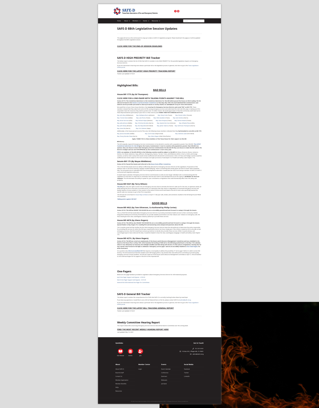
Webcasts (164, 380)
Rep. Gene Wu (121, 128)
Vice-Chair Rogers (192, 246)
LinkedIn (187, 376)
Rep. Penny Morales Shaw (124, 136)
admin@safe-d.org (185, 300)
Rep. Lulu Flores (140, 118)
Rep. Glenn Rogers (153, 136)
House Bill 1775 (124, 94)
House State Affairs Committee (161, 164)
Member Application (121, 380)
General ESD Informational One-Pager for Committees (133, 282)
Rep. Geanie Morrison (163, 123)
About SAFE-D (119, 369)
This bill (119, 186)
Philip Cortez (170, 207)
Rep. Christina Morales (141, 123)
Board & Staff (119, 373)
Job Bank (164, 384)
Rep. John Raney (122, 125)
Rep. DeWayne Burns (142, 115)
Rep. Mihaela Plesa (184, 123)
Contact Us (118, 376)
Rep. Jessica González (123, 133)
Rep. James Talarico (162, 125)
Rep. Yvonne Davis (122, 118)
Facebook (187, 369)
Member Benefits (120, 384)
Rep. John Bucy (121, 115)
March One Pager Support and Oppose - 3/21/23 (131, 280)
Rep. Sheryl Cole (162, 115)
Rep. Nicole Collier (180, 115)
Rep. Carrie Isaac (150, 133)
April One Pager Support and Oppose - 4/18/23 (131, 277)
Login (140, 369)
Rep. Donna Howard (180, 120)
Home (119, 21)
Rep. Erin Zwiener (141, 128)
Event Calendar (166, 369)
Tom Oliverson (141, 207)
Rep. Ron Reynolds (140, 125)
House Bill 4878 (124, 220)
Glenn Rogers (141, 220)
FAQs (117, 387)
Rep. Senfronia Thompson (182, 125)
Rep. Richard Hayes (141, 120)
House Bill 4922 (124, 207)
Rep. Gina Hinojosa (161, 120)
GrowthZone (185, 401)
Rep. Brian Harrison (123, 120)
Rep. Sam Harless (178, 118)
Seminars (164, 376)
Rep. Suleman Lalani (181, 133)
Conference (164, 373)
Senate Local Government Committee (144, 103)
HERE (118, 152)
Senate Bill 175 (124, 161)
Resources (118, 391)
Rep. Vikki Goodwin (159, 118)
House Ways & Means (141, 194)
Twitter (186, 373)
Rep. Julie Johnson (122, 123)
